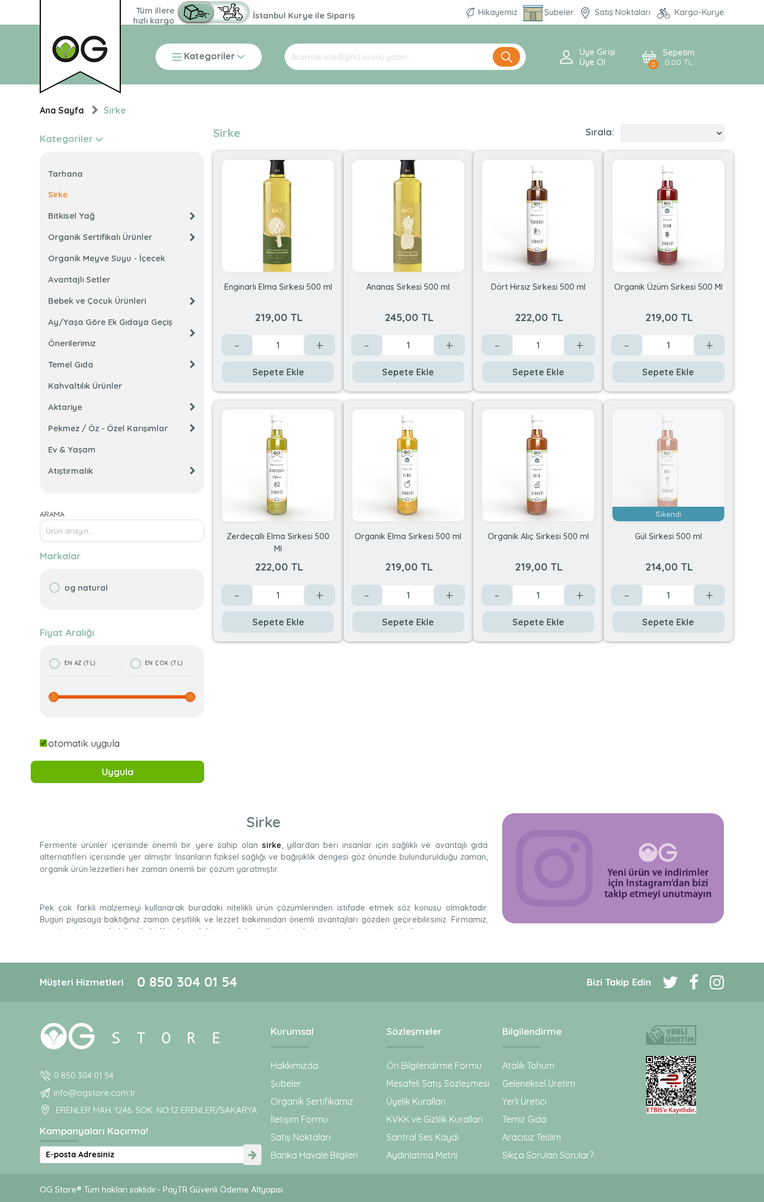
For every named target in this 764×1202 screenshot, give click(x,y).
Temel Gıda (70, 364)
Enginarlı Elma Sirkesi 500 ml (278, 286)
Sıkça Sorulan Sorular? (547, 1155)
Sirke (114, 110)
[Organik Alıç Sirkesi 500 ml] (538, 464)
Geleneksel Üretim (538, 1083)
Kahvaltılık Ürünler (85, 385)
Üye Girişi (597, 52)
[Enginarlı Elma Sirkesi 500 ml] (278, 214)
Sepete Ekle (278, 372)
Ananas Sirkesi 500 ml (408, 286)
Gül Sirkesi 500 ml (668, 536)
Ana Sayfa (62, 110)
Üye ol (592, 62)
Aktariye (65, 407)
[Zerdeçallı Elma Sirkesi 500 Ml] (278, 464)
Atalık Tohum (528, 1065)
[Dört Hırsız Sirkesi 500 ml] (538, 214)
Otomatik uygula (84, 743)
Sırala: (600, 132)
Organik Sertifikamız (312, 1101)
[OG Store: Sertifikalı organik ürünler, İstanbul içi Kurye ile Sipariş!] (213, 12)
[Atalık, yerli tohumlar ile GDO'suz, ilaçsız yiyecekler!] (670, 1035)
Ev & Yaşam (72, 449)
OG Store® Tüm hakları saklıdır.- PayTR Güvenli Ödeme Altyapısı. (162, 1189)
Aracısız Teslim (531, 1137)
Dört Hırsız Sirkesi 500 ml (538, 286)
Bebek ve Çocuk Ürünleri (97, 300)
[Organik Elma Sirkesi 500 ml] (408, 464)
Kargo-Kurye (698, 12)
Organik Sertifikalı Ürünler (100, 237)
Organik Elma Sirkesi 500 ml (408, 536)
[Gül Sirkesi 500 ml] (668, 464)
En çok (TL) (164, 663)
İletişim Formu (299, 1119)
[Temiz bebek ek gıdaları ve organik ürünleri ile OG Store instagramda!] (613, 868)
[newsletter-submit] (252, 1154)
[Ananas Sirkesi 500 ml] (408, 214)
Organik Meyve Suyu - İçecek (106, 258)
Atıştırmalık (70, 470)
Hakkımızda (294, 1065)
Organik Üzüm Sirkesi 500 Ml (668, 286)
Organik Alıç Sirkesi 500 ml (538, 536)
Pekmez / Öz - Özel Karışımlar (108, 428)
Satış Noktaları (622, 12)
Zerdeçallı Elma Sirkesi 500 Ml (278, 542)
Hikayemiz (498, 12)
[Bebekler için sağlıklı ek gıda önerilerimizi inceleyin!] (151, 1034)
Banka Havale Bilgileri (314, 1155)
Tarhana (65, 173)
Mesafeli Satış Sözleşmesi (437, 1083)
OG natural (86, 587)
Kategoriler (209, 57)
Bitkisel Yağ (71, 215)
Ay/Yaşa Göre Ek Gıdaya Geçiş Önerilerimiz (110, 332)
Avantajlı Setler (79, 279)
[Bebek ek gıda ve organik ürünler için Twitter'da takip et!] (664, 982)
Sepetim (679, 57)
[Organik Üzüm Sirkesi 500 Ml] (668, 214)
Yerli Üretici (524, 1101)
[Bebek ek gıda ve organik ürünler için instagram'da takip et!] (711, 982)
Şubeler (560, 12)
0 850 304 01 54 (187, 981)
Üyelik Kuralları (416, 1101)
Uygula (118, 771)
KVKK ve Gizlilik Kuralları (434, 1119)
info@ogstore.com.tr (95, 1092)
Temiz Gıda (524, 1119)
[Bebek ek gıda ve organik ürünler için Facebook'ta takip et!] (688, 982)
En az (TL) (80, 663)
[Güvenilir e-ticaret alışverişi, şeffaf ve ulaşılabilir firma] (670, 1085)
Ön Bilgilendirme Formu (434, 1065)
